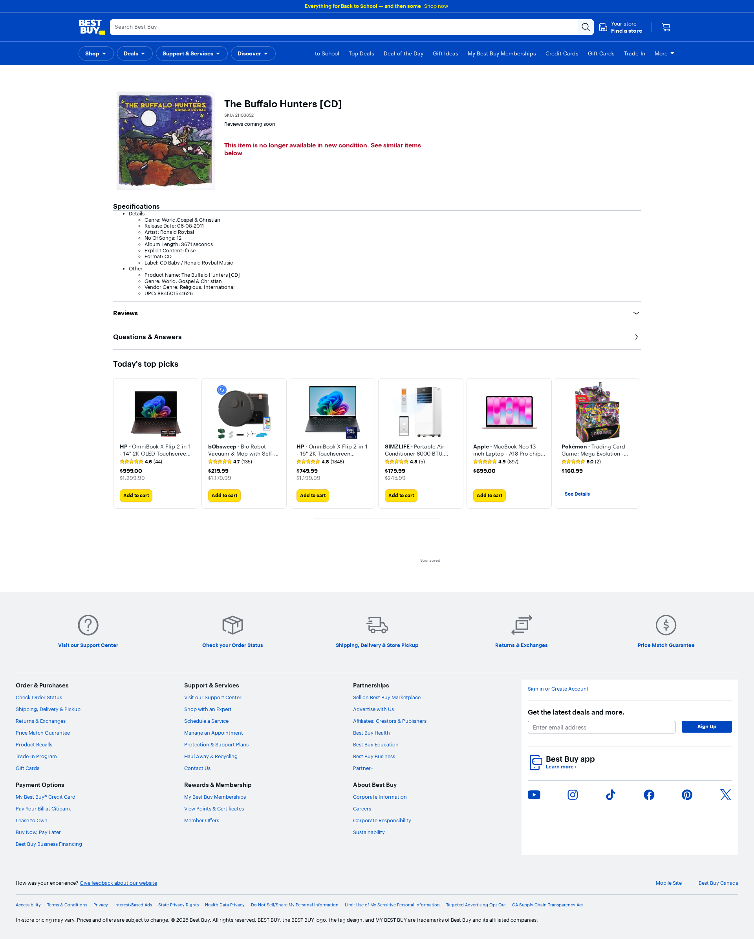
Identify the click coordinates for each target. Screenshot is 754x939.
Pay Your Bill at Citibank (43, 808)
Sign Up (706, 726)
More (661, 53)
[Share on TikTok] (610, 794)
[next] (634, 443)
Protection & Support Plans (216, 744)
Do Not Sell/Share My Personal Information (295, 905)
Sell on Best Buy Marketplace (387, 697)
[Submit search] (586, 27)
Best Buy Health (371, 733)
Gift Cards (27, 768)
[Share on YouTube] (534, 794)
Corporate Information (380, 797)
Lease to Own (32, 820)
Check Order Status (39, 697)
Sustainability (369, 832)
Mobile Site (669, 883)
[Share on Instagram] (572, 794)
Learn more (561, 767)
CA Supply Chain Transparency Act (547, 905)
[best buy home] (92, 27)
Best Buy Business (374, 756)
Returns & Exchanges (41, 721)
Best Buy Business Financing (49, 844)
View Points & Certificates (214, 808)
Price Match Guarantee (43, 733)
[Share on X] (725, 794)
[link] (141, 462)
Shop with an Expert (208, 709)
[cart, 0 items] (666, 27)
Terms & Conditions (67, 905)
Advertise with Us (373, 709)
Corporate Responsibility (382, 820)
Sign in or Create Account (558, 689)
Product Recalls (34, 744)
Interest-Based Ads (133, 905)
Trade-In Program (36, 756)
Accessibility (28, 905)
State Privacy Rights (178, 905)
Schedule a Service (206, 721)
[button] (620, 27)
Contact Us (197, 768)
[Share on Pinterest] (687, 794)
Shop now (436, 6)
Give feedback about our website (118, 883)
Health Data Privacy (225, 905)
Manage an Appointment (213, 733)
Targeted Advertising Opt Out (476, 905)
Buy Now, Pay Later (38, 832)
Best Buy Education (376, 744)
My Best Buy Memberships (215, 797)
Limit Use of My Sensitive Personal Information (392, 905)
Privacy (100, 905)
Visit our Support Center (213, 697)
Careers (362, 808)
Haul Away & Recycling (211, 756)
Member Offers (201, 820)
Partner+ (363, 768)
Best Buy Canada (718, 883)
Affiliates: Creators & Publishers (389, 721)
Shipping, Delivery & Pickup (48, 709)
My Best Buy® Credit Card (45, 797)
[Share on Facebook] (649, 794)
